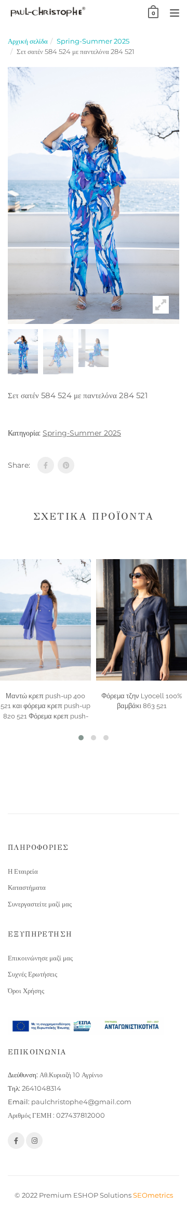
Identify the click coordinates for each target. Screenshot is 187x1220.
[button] (81, 738)
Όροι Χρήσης (26, 990)
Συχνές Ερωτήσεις (32, 974)
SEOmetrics (153, 1195)
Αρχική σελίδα (28, 41)
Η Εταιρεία (23, 871)
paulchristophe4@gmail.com (81, 1101)
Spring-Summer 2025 (93, 41)
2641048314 (41, 1088)
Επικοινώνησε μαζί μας (40, 958)
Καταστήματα (27, 887)
